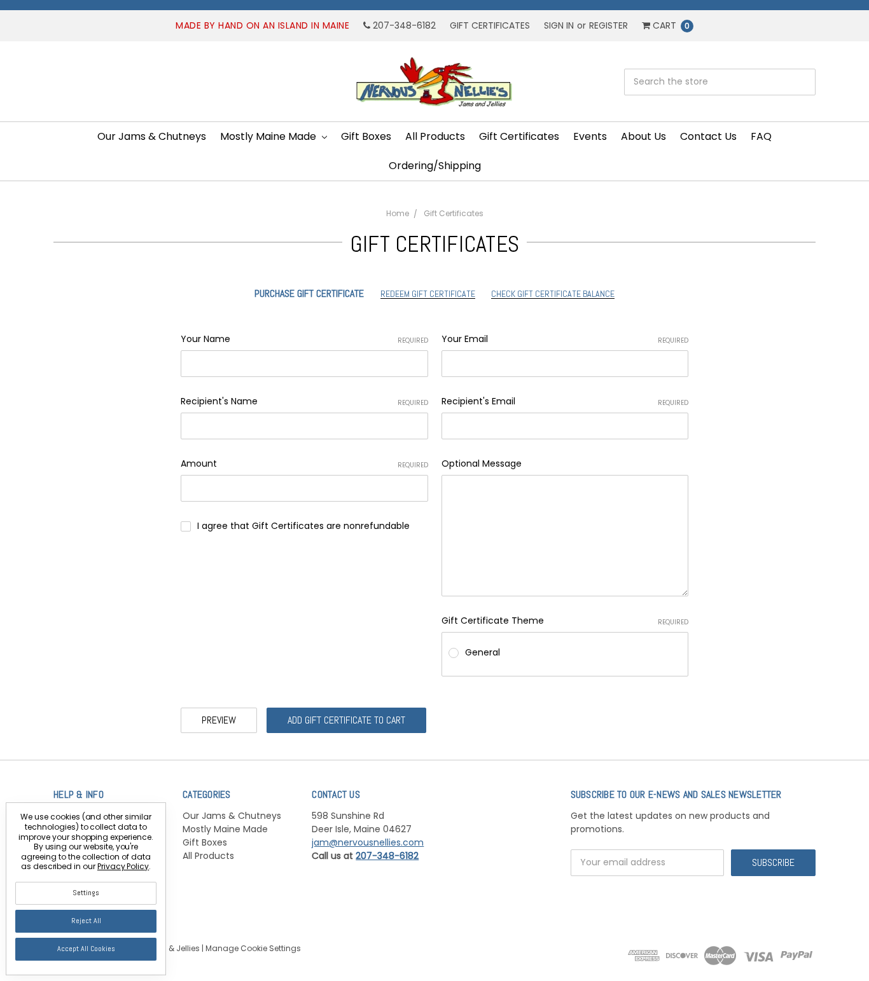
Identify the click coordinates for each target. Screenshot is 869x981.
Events (590, 136)
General (482, 652)
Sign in (559, 25)
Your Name (304, 339)
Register (608, 25)
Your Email (565, 339)
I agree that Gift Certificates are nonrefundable (303, 525)
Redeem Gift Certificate (427, 293)
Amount (304, 463)
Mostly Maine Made (269, 136)
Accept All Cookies (86, 948)
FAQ (761, 136)
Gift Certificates (490, 25)
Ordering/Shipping (435, 165)
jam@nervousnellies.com (368, 842)
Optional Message (481, 463)
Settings (86, 893)
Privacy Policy (123, 866)
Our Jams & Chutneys (151, 136)
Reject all (86, 921)
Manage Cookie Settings (253, 948)
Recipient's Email (565, 401)
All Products (435, 136)
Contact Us (708, 136)
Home (397, 213)
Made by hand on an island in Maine (262, 25)
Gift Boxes (366, 136)
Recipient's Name (304, 401)
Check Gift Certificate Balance (553, 293)
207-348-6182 (403, 25)
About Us (643, 136)
